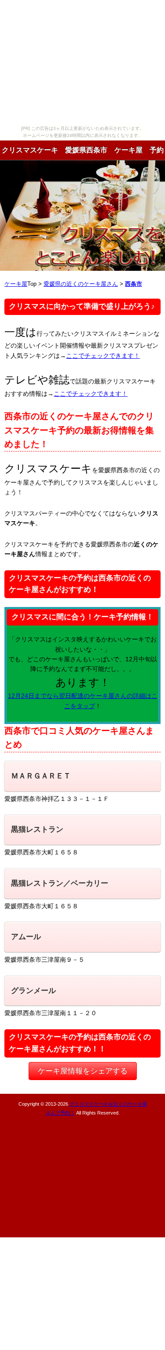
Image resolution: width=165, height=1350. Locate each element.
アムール (26, 937)
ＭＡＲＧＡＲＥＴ (41, 776)
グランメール (33, 990)
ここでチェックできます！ (103, 355)
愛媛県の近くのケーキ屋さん (81, 284)
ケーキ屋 (15, 284)
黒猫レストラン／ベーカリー (59, 883)
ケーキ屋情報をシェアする (83, 1071)
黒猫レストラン (37, 829)
